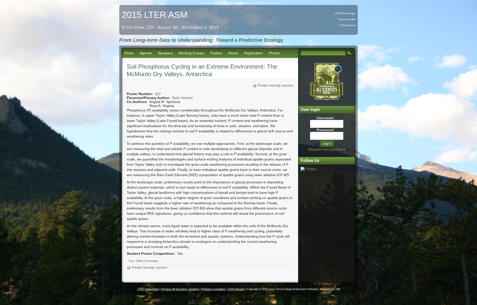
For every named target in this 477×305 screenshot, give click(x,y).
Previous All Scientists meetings (180, 289)
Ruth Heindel (182, 98)
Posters (216, 53)
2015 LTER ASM (155, 15)
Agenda (146, 53)
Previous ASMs (346, 19)
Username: (327, 118)
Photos (274, 53)
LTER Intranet (347, 25)
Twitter (311, 169)
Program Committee (213, 289)
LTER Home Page (345, 13)
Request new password (326, 149)
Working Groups (191, 53)
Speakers (165, 53)
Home (129, 53)
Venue (233, 53)
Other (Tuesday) (147, 261)
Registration (253, 53)
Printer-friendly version (275, 85)
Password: (327, 130)
